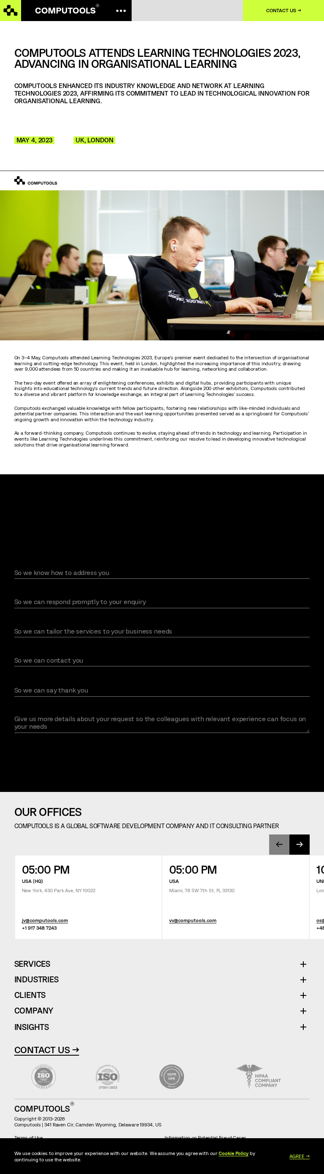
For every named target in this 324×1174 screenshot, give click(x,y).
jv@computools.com (45, 920)
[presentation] (279, 844)
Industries (36, 979)
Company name (34, 622)
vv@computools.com (192, 920)
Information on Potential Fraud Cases (205, 1137)
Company (34, 1010)
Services (35, 964)
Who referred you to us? (48, 680)
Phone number (33, 651)
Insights (31, 1027)
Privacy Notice (109, 747)
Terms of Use (28, 1137)
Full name (29, 564)
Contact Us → (46, 1049)
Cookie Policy (233, 1153)
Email (22, 593)
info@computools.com (233, 525)
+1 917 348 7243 (39, 928)
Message (27, 709)
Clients (30, 995)
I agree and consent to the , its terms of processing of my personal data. (131, 747)
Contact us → (283, 10)
